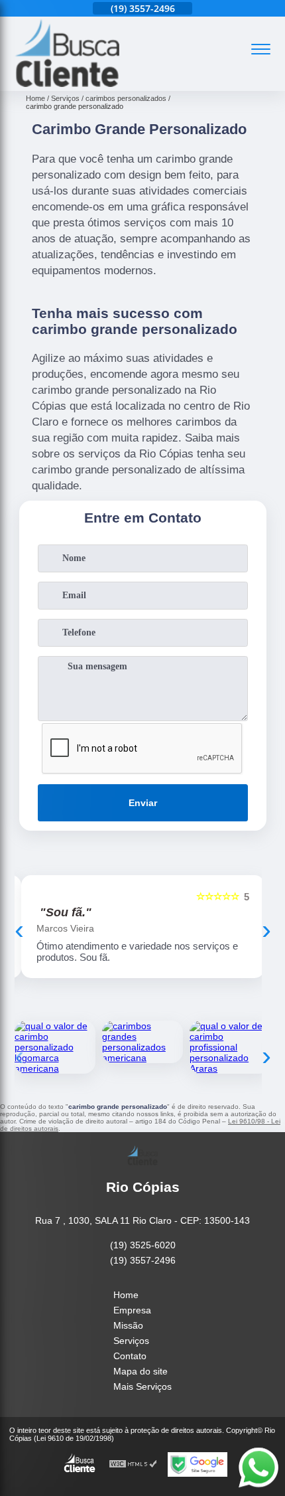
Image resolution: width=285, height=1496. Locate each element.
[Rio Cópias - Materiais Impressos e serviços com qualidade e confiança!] (67, 83)
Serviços (131, 1340)
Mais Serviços (142, 1386)
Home (126, 1294)
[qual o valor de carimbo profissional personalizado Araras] (230, 1047)
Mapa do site (140, 1371)
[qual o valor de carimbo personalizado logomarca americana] (55, 1047)
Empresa (132, 1310)
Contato (129, 1356)
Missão (128, 1325)
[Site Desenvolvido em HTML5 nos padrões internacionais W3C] (133, 1464)
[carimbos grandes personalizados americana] (142, 1042)
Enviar (143, 802)
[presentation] (19, 930)
